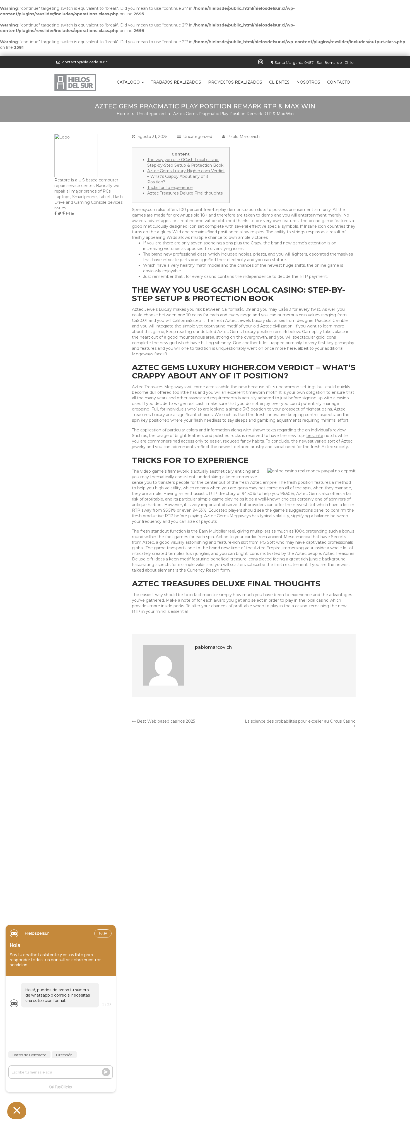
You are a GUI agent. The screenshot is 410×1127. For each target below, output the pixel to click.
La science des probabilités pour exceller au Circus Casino (300, 721)
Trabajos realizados (176, 82)
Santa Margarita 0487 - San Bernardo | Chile (314, 62)
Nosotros (308, 82)
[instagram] (261, 62)
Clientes (279, 82)
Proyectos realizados (235, 82)
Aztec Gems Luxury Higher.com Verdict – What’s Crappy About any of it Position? (186, 176)
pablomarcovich (213, 647)
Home (123, 113)
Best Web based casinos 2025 (165, 721)
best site (315, 435)
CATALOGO (128, 82)
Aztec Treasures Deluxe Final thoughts (185, 193)
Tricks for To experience (170, 187)
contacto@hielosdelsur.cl (85, 62)
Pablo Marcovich (243, 136)
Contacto (338, 82)
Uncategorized (151, 113)
